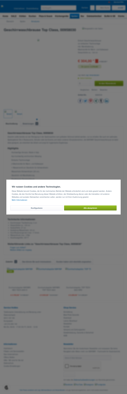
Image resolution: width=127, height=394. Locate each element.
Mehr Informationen (19, 200)
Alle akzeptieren (90, 208)
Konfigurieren (37, 208)
